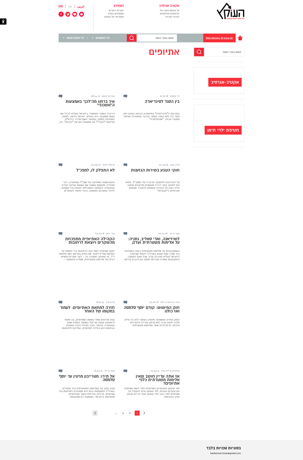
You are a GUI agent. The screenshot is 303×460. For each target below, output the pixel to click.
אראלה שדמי (108, 164)
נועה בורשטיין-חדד (170, 302)
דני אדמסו (175, 96)
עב (70, 6)
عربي (81, 6)
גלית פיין (110, 302)
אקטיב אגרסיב (169, 6)
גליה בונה (175, 164)
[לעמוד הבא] (95, 413)
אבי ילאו (110, 233)
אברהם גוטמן (108, 96)
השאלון (119, 6)
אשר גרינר (174, 233)
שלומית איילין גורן (170, 371)
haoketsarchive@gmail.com (225, 453)
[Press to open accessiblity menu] (3, 21)
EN (61, 6)
